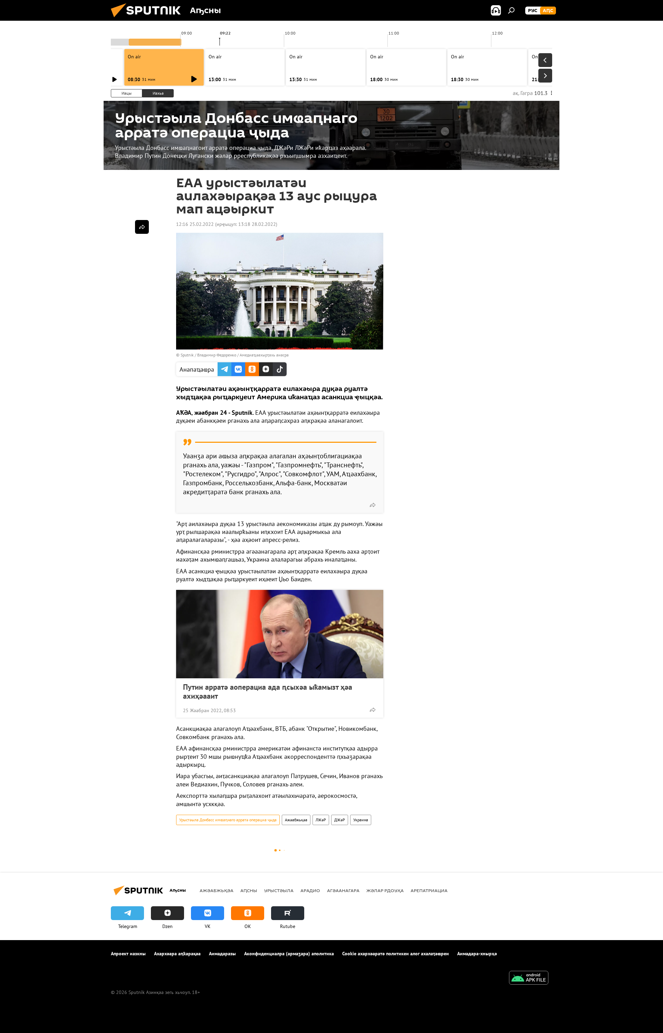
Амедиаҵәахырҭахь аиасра (264, 354)
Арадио (310, 890)
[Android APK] (528, 978)
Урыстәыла (279, 890)
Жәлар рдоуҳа (385, 890)
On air (134, 57)
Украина (360, 819)
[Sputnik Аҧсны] (148, 19)
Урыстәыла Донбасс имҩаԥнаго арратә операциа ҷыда (228, 819)
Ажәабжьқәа (296, 819)
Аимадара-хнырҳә (477, 953)
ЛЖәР (321, 819)
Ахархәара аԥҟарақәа (177, 953)
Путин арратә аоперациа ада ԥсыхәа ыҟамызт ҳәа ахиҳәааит (267, 691)
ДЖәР (339, 819)
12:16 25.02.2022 (195, 224)
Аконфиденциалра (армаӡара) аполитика (289, 953)
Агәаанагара (343, 890)
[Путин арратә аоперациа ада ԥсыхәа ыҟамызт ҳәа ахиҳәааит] (279, 634)
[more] (372, 505)
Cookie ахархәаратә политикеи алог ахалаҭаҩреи (395, 953)
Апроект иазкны (128, 953)
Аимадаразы (222, 953)
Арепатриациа (429, 890)
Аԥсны (248, 890)
